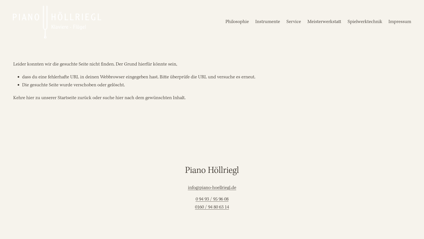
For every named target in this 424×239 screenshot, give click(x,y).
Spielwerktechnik (365, 22)
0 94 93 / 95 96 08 (212, 199)
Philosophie (237, 22)
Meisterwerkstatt (324, 22)
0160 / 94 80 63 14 (212, 207)
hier (30, 98)
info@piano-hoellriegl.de (212, 188)
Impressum (399, 22)
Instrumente (267, 22)
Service (293, 22)
